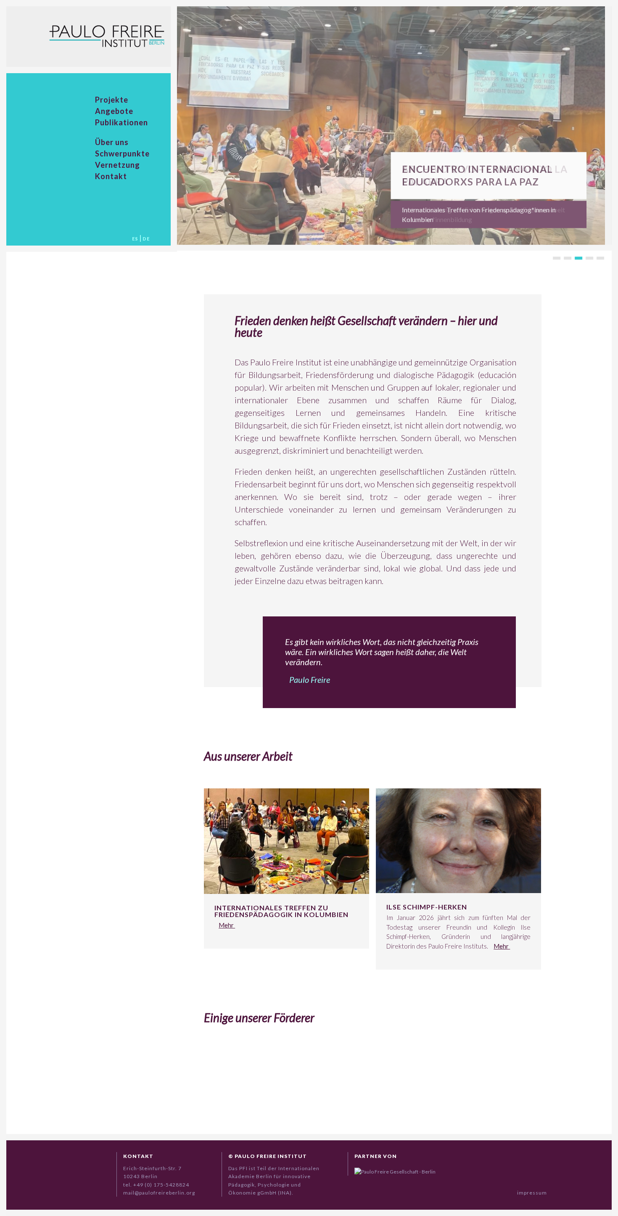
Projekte (111, 99)
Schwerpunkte (122, 153)
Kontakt (111, 176)
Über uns (112, 142)
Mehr (227, 925)
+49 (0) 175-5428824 (161, 1185)
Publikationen (121, 122)
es (135, 238)
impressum (532, 1192)
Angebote (114, 111)
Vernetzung (117, 164)
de (146, 238)
